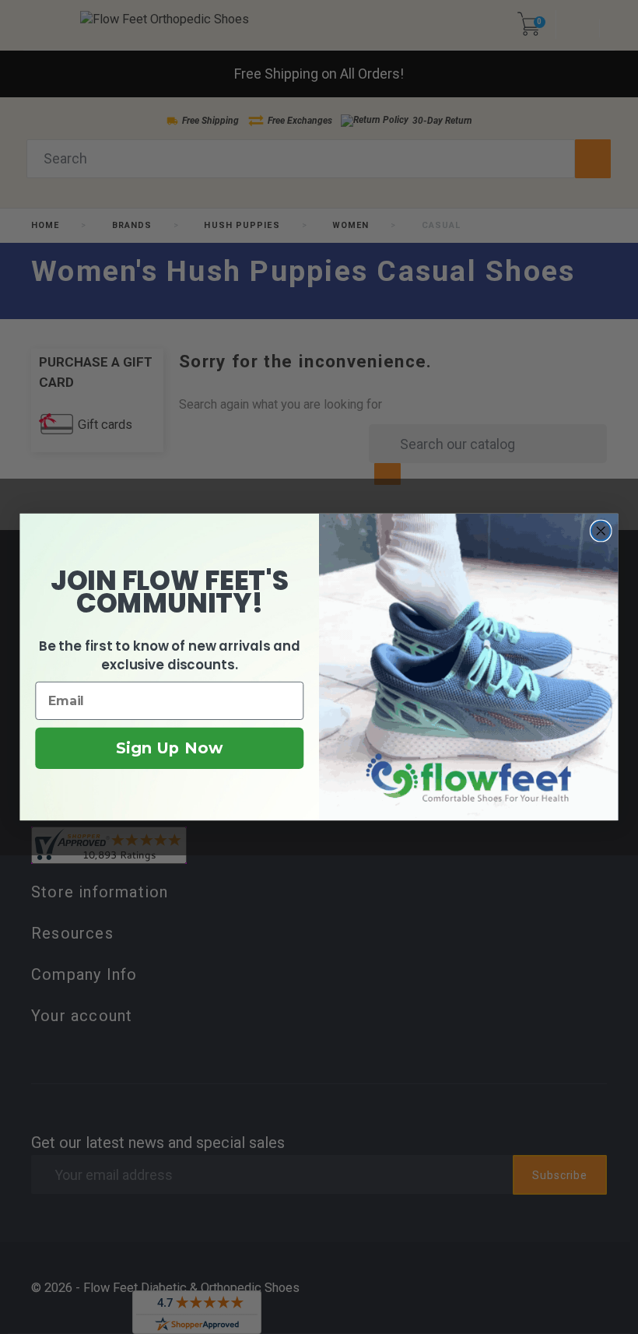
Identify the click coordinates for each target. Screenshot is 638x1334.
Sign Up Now (169, 748)
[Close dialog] (601, 531)
